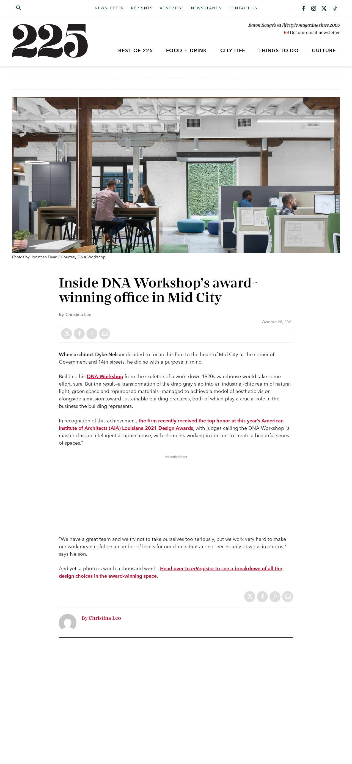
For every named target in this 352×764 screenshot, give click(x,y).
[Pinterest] (91, 333)
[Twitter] (324, 9)
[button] (45, 8)
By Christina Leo (101, 618)
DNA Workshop (105, 376)
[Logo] (53, 41)
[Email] (104, 333)
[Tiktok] (334, 9)
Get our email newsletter (314, 32)
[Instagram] (314, 9)
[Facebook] (303, 9)
